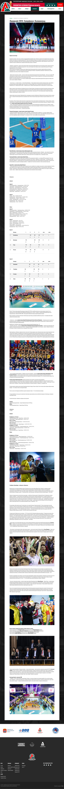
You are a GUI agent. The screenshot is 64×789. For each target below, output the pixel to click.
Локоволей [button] (34, 8)
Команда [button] (26, 8)
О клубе (2, 765)
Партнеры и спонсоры (4, 770)
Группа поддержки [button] (50, 8)
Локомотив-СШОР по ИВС (11, 767)
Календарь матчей (3, 776)
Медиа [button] (42, 8)
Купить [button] (59, 8)
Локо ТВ (23, 767)
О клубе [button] (19, 8)
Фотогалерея (23, 765)
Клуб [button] (1, 763)
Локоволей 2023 (17, 772)
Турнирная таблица (3, 778)
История (2, 767)
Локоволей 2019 (17, 765)
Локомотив (9, 765)
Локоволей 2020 (17, 767)
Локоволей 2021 (17, 768)
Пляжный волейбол (10, 770)
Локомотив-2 (9, 768)
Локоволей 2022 (17, 770)
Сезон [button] (2, 774)
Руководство (2, 768)
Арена (1, 772)
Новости (13, 8)
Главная (11, 18)
